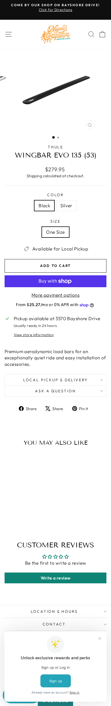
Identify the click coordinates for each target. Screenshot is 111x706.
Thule (55, 147)
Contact (54, 624)
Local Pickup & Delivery (55, 379)
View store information (34, 334)
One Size (55, 232)
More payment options (56, 295)
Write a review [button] (56, 578)
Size (55, 221)
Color (55, 194)
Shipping (34, 175)
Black (44, 205)
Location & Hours (54, 611)
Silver (66, 205)
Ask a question (55, 391)
